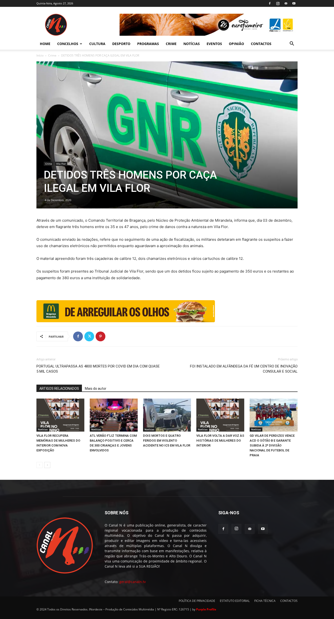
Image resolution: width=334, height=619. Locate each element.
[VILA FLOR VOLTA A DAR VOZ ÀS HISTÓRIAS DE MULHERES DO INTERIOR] (220, 415)
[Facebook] (269, 3)
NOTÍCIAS (191, 43)
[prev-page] (39, 465)
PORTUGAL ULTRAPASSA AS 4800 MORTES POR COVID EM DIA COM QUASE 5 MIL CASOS (98, 369)
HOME (45, 43)
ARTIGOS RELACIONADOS (59, 388)
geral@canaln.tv (132, 581)
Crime (52, 55)
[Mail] (285, 3)
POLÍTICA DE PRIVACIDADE (197, 601)
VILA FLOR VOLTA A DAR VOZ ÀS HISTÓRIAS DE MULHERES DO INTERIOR (220, 440)
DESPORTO (121, 43)
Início (40, 55)
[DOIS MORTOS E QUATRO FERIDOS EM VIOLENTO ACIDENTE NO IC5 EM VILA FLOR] (167, 415)
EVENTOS (214, 43)
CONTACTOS (261, 43)
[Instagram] (277, 3)
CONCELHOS (67, 43)
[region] (209, 25)
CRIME (171, 43)
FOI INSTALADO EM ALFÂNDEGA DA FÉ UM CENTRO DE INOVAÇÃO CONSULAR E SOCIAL (244, 369)
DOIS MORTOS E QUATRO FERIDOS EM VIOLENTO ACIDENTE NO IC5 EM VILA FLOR (166, 440)
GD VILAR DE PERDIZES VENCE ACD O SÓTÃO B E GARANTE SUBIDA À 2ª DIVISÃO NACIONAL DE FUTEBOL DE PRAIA (272, 445)
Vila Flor (61, 163)
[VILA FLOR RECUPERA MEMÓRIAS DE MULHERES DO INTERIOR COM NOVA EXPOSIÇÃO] (60, 415)
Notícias (43, 429)
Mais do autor (95, 388)
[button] (292, 44)
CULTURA (97, 43)
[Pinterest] (100, 336)
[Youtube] (294, 3)
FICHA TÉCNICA (265, 601)
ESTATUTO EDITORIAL (235, 601)
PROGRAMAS (148, 43)
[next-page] (47, 465)
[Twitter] (89, 336)
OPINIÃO (236, 43)
